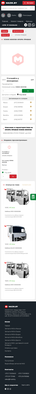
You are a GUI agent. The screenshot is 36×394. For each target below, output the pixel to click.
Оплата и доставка (11, 348)
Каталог (30, 3)
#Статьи (12, 207)
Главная (5, 21)
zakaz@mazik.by (10, 379)
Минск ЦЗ (5, 35)
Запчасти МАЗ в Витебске (13, 337)
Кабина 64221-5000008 (13, 248)
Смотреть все (26, 185)
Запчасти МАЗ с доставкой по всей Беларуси (16, 344)
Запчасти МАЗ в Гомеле (12, 331)
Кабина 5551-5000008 (13, 211)
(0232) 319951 (18, 111)
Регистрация (27, 15)
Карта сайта (26, 385)
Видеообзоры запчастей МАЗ (15, 364)
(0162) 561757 (18, 119)
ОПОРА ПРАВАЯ (7, 155)
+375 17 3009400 (10, 373)
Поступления (9, 361)
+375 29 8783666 (23, 376)
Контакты (8, 351)
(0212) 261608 (18, 115)
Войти (14, 15)
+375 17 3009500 (23, 373)
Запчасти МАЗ (18, 31)
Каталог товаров (17, 21)
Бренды (29, 21)
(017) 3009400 (19, 102)
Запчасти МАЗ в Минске (13, 328)
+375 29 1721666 (10, 376)
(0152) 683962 (18, 107)
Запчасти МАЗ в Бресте (13, 340)
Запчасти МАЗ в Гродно (13, 334)
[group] (18, 59)
